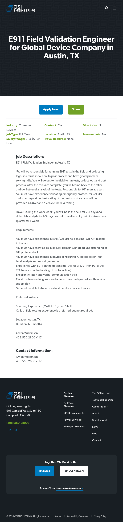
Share (76, 109)
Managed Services (74, 426)
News (95, 427)
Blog (94, 433)
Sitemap (58, 516)
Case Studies (99, 407)
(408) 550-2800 (17, 423)
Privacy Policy (100, 516)
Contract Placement (69, 395)
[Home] (20, 8)
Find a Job (44, 471)
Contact (96, 440)
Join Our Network (74, 471)
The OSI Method (101, 393)
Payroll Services (72, 420)
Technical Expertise (102, 400)
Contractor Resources (68, 488)
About (95, 413)
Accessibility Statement (78, 516)
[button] (113, 8)
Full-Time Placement (69, 405)
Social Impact (99, 420)
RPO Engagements (74, 413)
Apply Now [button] (51, 109)
